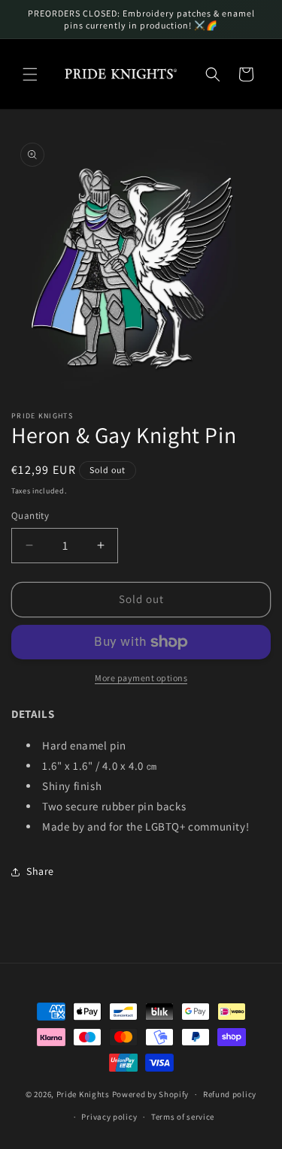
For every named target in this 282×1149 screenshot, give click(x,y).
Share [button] (40, 871)
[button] (30, 74)
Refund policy (229, 1094)
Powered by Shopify (151, 1094)
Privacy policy (109, 1116)
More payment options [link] (141, 677)
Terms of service (182, 1116)
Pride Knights (83, 1094)
